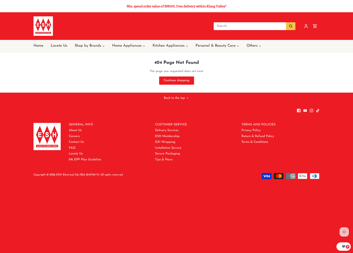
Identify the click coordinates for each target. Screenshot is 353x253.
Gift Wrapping (165, 142)
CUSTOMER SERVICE (171, 124)
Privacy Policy (250, 130)
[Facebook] (298, 110)
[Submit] (290, 26)
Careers (74, 136)
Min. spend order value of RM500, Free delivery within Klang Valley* (177, 6)
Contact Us (76, 142)
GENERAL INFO (81, 124)
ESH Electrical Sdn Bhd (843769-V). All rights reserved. (89, 174)
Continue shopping (176, 80)
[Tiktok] (317, 110)
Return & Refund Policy (257, 136)
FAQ (72, 148)
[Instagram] (311, 110)
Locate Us (76, 153)
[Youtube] (305, 110)
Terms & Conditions (254, 142)
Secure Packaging (167, 153)
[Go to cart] (315, 26)
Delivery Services (167, 130)
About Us (75, 130)
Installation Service (168, 148)
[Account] (306, 26)
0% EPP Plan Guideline (85, 159)
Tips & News (164, 159)
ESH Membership (167, 136)
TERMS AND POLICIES (258, 124)
